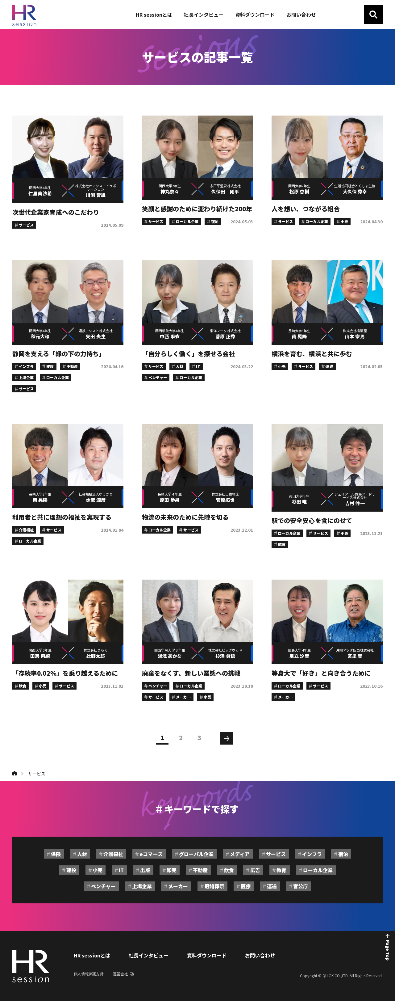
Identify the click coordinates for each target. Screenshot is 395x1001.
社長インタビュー (148, 955)
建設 (71, 870)
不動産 (200, 870)
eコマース (150, 854)
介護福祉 (113, 854)
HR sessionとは (92, 955)
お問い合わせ (260, 955)
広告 (255, 870)
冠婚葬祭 (214, 886)
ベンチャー (103, 886)
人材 (82, 854)
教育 (281, 870)
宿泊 (343, 854)
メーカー (178, 886)
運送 (272, 886)
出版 (145, 870)
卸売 (172, 870)
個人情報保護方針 (89, 973)
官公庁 (300, 886)
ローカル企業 (318, 870)
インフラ (312, 854)
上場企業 (142, 886)
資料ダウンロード (207, 955)
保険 (56, 854)
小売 (97, 870)
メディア (239, 854)
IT (121, 870)
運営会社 (120, 973)
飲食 (229, 870)
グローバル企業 (196, 854)
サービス (36, 774)
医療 (246, 886)
